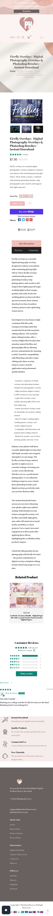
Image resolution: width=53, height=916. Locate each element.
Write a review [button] (26, 674)
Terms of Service (16, 833)
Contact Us (14, 859)
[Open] (6, 910)
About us (13, 863)
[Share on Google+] (27, 220)
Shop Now (27, 11)
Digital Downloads (17, 850)
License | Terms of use (18, 855)
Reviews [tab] (18, 250)
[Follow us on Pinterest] (31, 220)
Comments (33, 250)
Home (12, 71)
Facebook (13, 889)
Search (12, 825)
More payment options (26, 216)
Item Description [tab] (26, 243)
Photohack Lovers (23, 799)
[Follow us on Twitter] (23, 220)
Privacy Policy (15, 838)
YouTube (13, 876)
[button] (16, 155)
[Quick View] (33, 599)
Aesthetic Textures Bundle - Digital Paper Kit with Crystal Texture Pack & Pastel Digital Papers (26, 618)
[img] (5, 690)
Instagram (14, 884)
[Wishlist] (30, 203)
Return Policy (15, 829)
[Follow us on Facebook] (19, 220)
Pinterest (13, 880)
